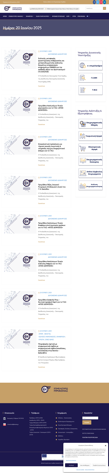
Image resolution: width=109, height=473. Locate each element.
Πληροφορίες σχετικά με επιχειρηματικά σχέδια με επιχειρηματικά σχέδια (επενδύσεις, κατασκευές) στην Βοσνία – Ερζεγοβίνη (52, 348)
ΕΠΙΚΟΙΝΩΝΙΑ (81, 16)
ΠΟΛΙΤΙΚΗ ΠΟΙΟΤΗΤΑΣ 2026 (90, 437)
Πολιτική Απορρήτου (89, 469)
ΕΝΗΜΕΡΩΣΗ (29, 16)
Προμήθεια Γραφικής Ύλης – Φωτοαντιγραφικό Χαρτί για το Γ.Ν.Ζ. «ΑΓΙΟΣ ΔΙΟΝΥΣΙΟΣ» (52, 302)
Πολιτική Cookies (80, 469)
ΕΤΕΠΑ (74, 16)
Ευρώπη (41, 340)
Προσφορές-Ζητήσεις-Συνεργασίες (67, 428)
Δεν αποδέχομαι (84, 465)
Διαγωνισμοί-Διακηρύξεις (57, 54)
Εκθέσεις (60, 436)
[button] (105, 445)
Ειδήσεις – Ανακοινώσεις (65, 418)
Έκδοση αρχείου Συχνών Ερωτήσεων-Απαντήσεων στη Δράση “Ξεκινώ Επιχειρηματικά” (65, 9)
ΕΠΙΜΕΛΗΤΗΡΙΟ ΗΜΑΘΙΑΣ (16, 16)
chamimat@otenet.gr (12, 424)
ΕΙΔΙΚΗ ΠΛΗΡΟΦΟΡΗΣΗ (42, 16)
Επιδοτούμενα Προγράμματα (66, 421)
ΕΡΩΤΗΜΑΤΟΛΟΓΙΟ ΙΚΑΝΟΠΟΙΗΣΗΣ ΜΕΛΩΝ (94, 429)
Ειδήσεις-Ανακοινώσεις (47, 337)
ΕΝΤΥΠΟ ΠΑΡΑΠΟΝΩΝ (88, 433)
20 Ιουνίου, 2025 (46, 51)
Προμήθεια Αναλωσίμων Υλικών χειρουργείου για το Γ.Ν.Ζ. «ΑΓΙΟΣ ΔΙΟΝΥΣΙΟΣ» (50, 107)
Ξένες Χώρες (49, 340)
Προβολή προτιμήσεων (99, 465)
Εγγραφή (86, 422)
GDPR (67, 16)
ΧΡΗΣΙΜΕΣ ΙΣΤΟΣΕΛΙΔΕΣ (58, 16)
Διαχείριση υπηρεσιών (71, 460)
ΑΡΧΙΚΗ (5, 16)
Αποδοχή (71, 465)
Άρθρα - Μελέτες (45, 334)
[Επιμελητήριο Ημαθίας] (13, 9)
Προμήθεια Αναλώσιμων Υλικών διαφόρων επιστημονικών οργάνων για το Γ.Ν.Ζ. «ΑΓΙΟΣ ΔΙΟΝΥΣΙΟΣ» (51, 225)
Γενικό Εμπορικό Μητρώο (65, 425)
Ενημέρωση (60, 337)
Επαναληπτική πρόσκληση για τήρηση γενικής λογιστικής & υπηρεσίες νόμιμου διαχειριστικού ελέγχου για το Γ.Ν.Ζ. (51, 147)
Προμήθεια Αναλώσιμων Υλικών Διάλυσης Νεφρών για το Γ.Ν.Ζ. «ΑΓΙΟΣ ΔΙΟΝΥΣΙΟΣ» (50, 263)
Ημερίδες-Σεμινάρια (63, 439)
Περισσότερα (41, 86)
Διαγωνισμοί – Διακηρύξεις (65, 432)
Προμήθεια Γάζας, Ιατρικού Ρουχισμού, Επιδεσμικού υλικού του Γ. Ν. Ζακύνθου (52, 186)
